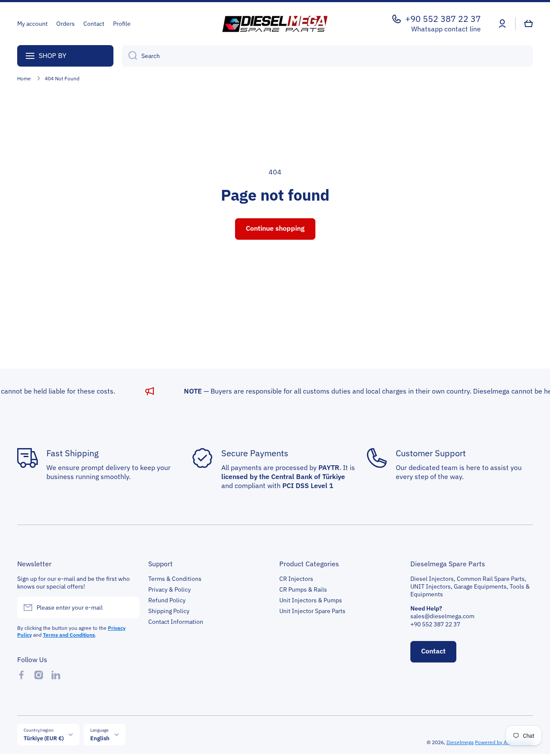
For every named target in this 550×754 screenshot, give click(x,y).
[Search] (129, 56)
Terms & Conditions (175, 579)
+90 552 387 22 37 (443, 18)
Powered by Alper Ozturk (504, 742)
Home (24, 78)
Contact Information (175, 622)
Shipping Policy (168, 611)
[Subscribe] (129, 607)
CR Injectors (296, 579)
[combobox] (327, 56)
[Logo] (275, 23)
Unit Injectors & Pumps (310, 600)
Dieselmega (460, 742)
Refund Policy (167, 600)
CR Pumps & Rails (303, 589)
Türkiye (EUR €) (44, 738)
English (100, 738)
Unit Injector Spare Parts (312, 611)
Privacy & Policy (169, 589)
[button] (528, 23)
